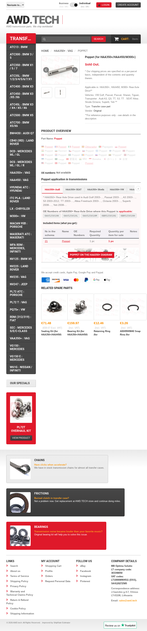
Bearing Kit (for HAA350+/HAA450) (77, 333)
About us (15, 571)
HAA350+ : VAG (63, 50)
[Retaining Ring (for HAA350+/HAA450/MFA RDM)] (107, 307)
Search (14, 566)
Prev (46, 70)
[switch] (74, 5)
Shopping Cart (53, 566)
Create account (128, 4)
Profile (49, 571)
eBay (83, 566)
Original (97, 110)
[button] (63, 5)
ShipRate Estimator (62, 623)
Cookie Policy (18, 608)
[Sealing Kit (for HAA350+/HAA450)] (54, 307)
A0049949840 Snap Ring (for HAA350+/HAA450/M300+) (130, 333)
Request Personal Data (57, 581)
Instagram (85, 576)
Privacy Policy (18, 586)
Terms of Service (19, 576)
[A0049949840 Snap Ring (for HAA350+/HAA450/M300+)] (133, 307)
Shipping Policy (19, 581)
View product (21, 437)
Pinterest (85, 581)
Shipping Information (22, 613)
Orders (49, 576)
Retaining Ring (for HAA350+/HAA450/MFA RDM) (104, 333)
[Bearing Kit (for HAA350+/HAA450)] (80, 307)
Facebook (85, 571)
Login (105, 4)
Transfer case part (100, 106)
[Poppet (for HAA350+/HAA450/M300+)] (60, 70)
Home (45, 50)
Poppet (66, 241)
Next (75, 70)
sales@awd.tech (128, 600)
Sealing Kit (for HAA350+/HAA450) (51, 333)
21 (46, 241)
